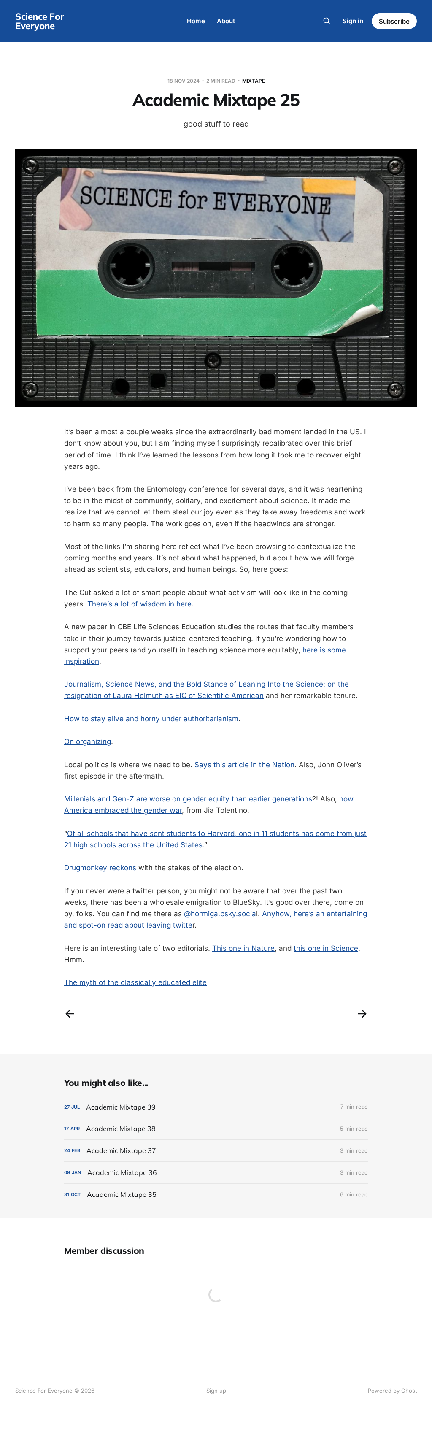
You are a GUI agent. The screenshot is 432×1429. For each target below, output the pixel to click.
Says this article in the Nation (244, 765)
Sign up (216, 1390)
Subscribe (394, 21)
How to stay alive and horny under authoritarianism (151, 718)
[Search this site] (327, 21)
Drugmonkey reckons (100, 867)
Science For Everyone (39, 21)
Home (196, 21)
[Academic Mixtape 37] (216, 1150)
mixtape (253, 81)
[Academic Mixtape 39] (216, 1107)
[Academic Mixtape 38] (216, 1128)
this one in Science (326, 948)
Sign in (353, 21)
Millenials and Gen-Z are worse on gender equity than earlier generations (188, 799)
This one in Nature (243, 948)
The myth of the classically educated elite (135, 982)
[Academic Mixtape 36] (216, 1172)
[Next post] (362, 1013)
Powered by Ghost (392, 1390)
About (226, 21)
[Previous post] (69, 1013)
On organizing (87, 741)
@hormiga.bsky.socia (220, 913)
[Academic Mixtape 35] (216, 1194)
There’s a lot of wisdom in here (139, 604)
